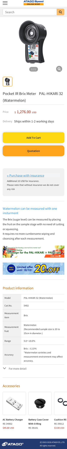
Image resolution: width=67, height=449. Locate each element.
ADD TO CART (33, 137)
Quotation (33, 151)
